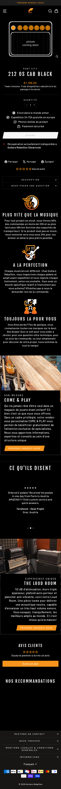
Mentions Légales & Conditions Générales (30, 749)
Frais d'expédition (30, 86)
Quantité (30, 100)
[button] (24, 168)
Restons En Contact (30, 734)
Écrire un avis (30, 663)
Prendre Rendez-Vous (24, 448)
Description (30, 179)
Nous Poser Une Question (30, 185)
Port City (30, 68)
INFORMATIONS (30, 757)
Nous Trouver (29, 741)
